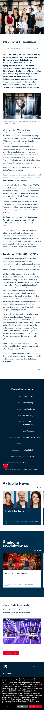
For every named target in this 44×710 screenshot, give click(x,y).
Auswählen (5, 707)
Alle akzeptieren (35, 707)
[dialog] (22, 693)
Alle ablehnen (22, 707)
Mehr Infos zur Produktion (13, 370)
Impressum (7, 674)
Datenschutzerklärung (31, 703)
